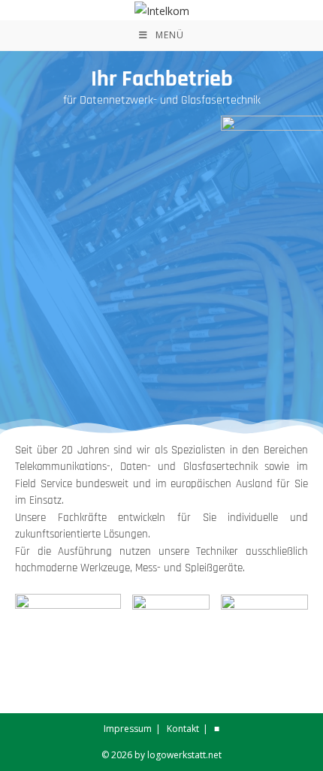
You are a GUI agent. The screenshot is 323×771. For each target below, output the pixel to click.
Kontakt (183, 728)
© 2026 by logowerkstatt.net (161, 754)
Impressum (128, 728)
